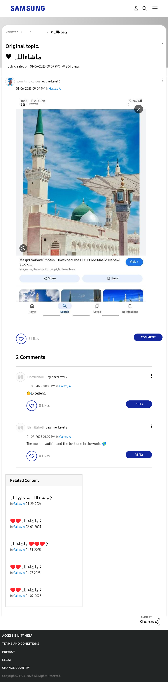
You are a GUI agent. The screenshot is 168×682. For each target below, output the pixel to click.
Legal (7, 660)
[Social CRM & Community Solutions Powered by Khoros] (149, 620)
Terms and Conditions (20, 644)
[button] (155, 80)
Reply (139, 404)
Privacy (8, 652)
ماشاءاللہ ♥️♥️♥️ (27, 543)
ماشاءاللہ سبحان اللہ (29, 497)
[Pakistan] (27, 8)
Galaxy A (55, 89)
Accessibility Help (17, 635)
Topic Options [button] (155, 43)
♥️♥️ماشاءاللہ (24, 520)
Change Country (16, 668)
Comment (148, 337)
